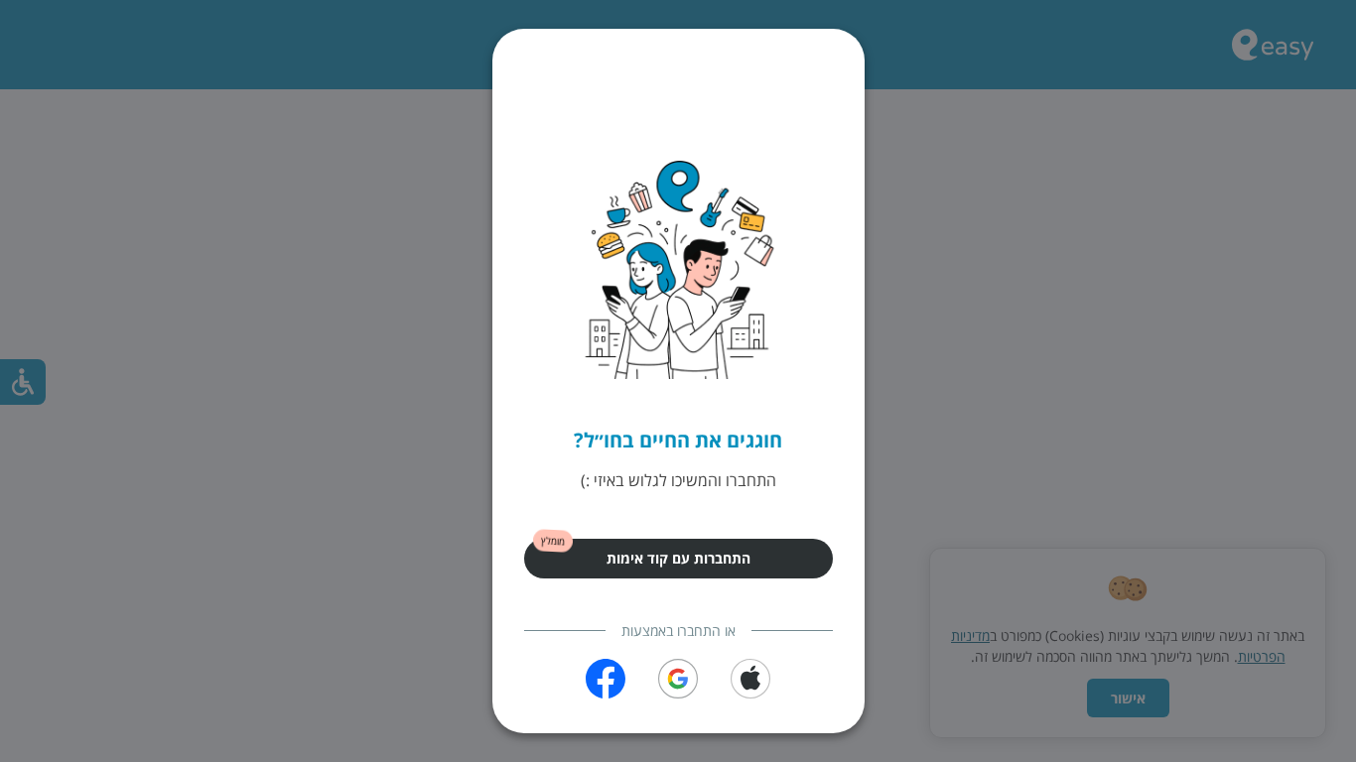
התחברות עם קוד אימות (678, 558)
